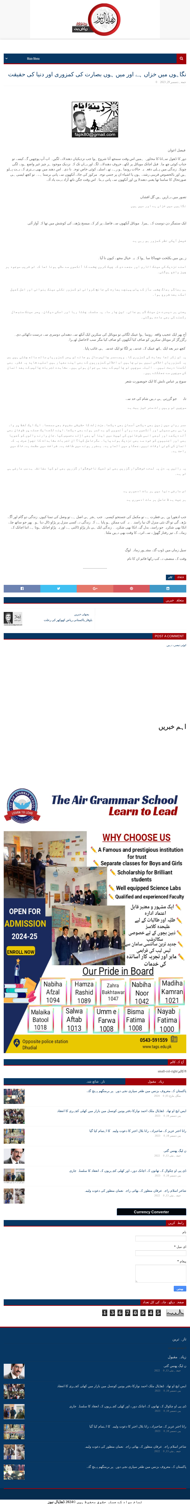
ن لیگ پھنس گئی (175, 1151)
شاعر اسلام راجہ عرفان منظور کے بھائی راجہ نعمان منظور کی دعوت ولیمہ (135, 1190)
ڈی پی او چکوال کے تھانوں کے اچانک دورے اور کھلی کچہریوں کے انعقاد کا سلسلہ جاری (127, 1171)
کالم (170, 577)
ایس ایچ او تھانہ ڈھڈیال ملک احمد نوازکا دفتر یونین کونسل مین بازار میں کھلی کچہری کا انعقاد (121, 1111)
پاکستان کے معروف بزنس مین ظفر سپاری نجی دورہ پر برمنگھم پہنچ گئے (136, 1091)
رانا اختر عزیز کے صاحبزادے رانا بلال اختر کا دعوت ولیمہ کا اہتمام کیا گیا (137, 1131)
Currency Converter (151, 1212)
